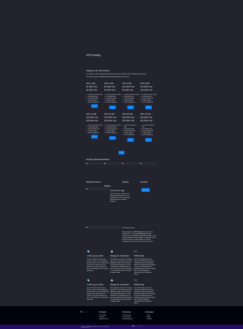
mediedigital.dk (107, 326)
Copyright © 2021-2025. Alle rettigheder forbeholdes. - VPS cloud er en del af (93, 326)
